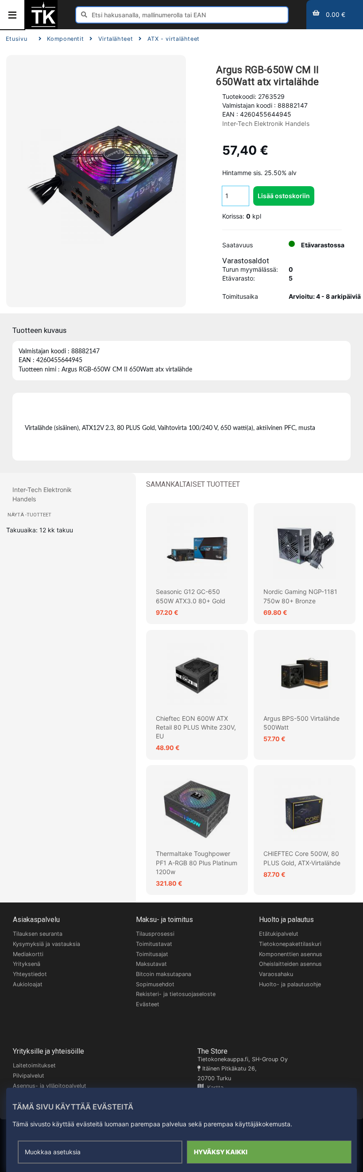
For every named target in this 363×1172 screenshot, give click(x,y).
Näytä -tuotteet (29, 515)
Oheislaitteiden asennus (290, 964)
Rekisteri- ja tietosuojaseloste (176, 994)
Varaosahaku (276, 974)
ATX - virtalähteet (173, 38)
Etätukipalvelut (278, 933)
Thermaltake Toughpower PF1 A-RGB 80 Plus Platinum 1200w (196, 862)
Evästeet (147, 1004)
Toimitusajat (152, 954)
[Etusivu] (43, 26)
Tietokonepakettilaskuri (290, 944)
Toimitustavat (154, 944)
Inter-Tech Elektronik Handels (265, 123)
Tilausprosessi (155, 933)
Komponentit (65, 38)
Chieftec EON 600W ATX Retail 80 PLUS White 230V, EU (196, 727)
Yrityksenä (26, 964)
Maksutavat (151, 964)
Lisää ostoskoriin (284, 195)
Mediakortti (28, 954)
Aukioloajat (27, 984)
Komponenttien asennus (290, 954)
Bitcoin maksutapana (163, 974)
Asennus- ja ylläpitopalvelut (49, 1085)
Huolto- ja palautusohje (290, 984)
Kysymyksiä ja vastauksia (46, 944)
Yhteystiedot (30, 974)
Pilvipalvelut (28, 1075)
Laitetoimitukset (34, 1065)
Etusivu (16, 38)
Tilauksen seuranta (37, 933)
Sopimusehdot (155, 984)
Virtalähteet (115, 38)
